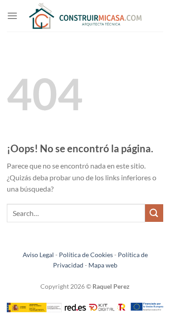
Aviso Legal (38, 254)
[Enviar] (154, 213)
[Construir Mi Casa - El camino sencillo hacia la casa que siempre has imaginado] (85, 16)
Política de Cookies (86, 254)
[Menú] (12, 16)
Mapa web (102, 265)
